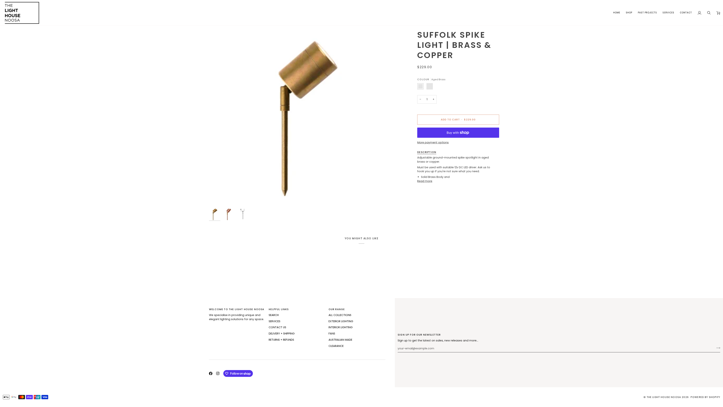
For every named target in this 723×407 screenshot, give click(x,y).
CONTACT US (277, 327)
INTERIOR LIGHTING (341, 327)
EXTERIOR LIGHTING (341, 321)
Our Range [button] (337, 309)
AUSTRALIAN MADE (340, 340)
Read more (424, 181)
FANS (332, 333)
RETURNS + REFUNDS (281, 340)
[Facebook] (210, 373)
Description (426, 152)
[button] (629, 13)
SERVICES (274, 321)
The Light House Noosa (664, 397)
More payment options (433, 142)
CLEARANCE (336, 346)
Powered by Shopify (705, 397)
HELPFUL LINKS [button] (279, 309)
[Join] (717, 348)
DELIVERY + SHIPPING (282, 333)
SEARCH (274, 315)
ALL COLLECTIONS (340, 315)
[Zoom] (304, 118)
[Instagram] (218, 373)
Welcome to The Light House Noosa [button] (236, 309)
